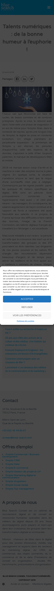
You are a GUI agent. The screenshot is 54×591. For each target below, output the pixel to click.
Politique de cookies (25, 321)
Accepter (27, 299)
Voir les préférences (27, 315)
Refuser (27, 307)
